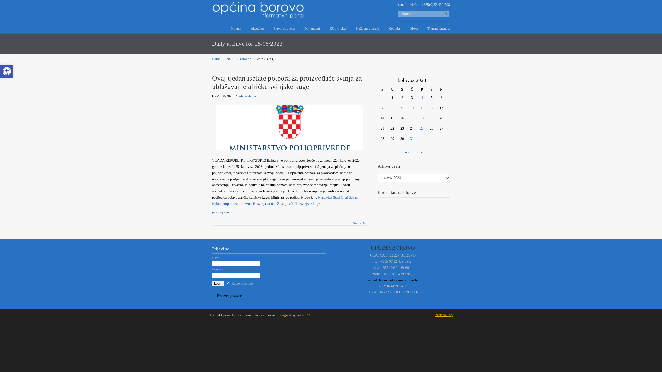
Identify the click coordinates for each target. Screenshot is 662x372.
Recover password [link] (230, 296)
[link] (6, 71)
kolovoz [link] (245, 59)
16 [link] (402, 118)
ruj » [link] (419, 152)
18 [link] (422, 118)
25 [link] (422, 128)
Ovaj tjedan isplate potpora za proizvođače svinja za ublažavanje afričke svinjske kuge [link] (287, 82)
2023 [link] (230, 59)
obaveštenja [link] (247, 96)
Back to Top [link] (360, 223)
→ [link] (223, 212)
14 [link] (382, 118)
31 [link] (412, 139)
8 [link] (392, 108)
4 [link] (422, 98)
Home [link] (216, 59)
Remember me (241, 283)
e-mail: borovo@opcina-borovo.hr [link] (393, 280)
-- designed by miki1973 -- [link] (294, 315)
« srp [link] (408, 152)
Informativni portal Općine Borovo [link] (258, 10)
